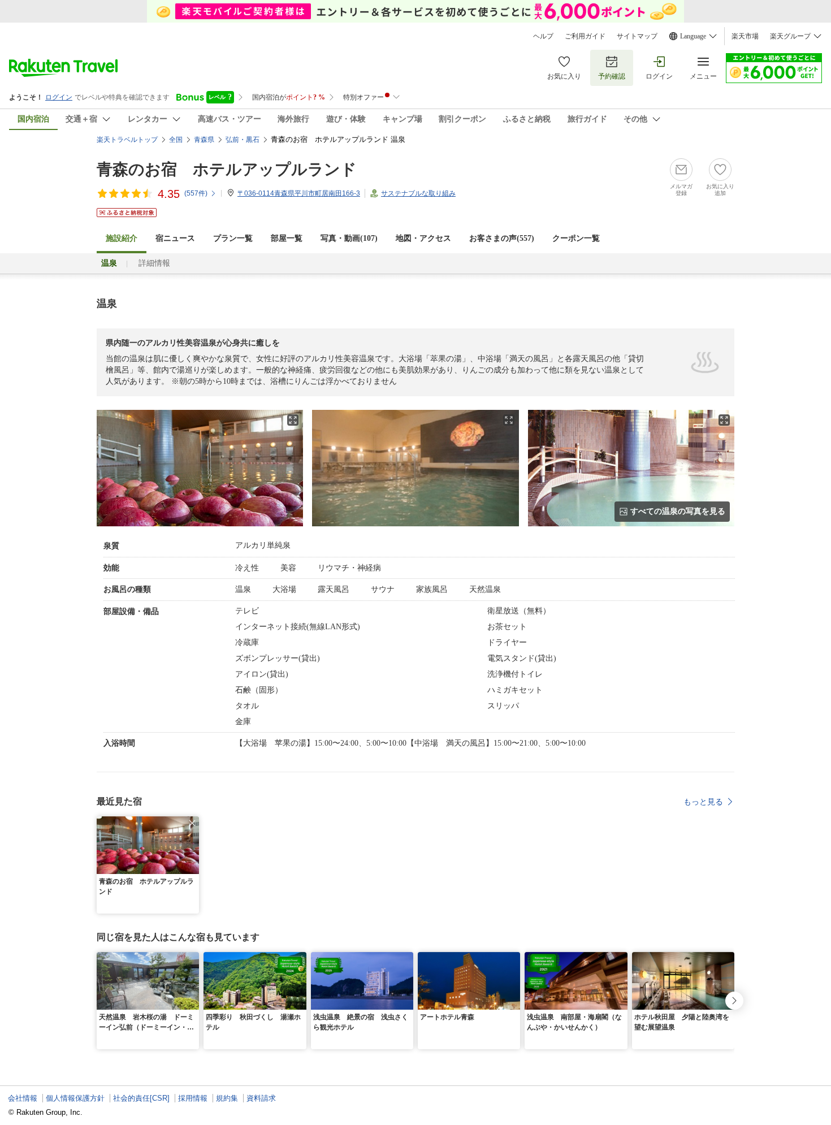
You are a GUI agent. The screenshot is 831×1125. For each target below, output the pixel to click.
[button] (192, 823)
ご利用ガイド (585, 36)
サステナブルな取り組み (418, 193)
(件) (195, 193)
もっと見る (703, 801)
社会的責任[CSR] (141, 1098)
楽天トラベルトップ (127, 140)
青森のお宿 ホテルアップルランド (227, 169)
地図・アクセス (423, 238)
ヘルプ (543, 36)
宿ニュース (175, 238)
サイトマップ (637, 36)
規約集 (227, 1098)
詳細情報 (154, 263)
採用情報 (192, 1098)
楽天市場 (745, 36)
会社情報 (22, 1098)
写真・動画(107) (349, 238)
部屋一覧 (286, 238)
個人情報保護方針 (75, 1098)
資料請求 (261, 1098)
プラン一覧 (233, 238)
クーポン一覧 (576, 238)
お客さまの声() (501, 238)
